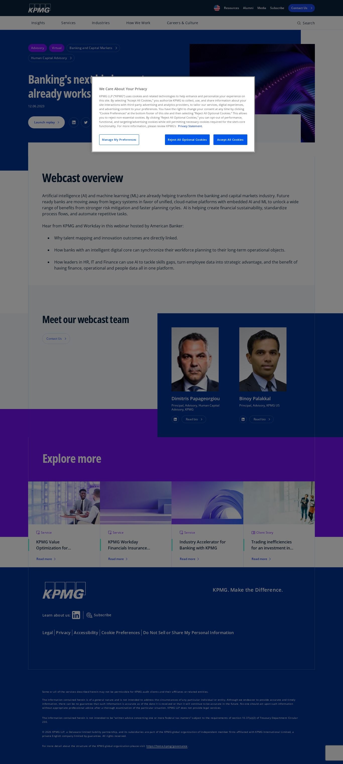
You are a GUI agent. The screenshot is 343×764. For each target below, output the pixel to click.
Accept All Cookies (230, 139)
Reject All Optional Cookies (187, 139)
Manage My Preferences (119, 139)
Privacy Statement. (190, 126)
